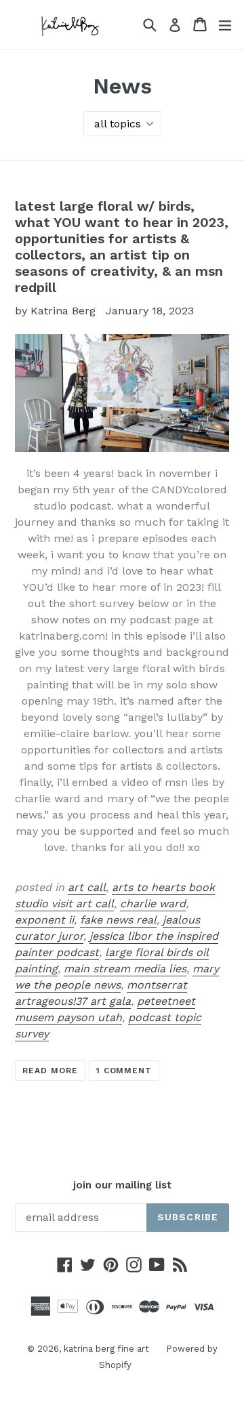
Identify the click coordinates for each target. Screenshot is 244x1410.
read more (50, 1070)
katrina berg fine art (106, 1349)
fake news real (118, 919)
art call (87, 887)
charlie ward (153, 903)
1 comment (124, 1070)
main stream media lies (125, 968)
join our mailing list (122, 1185)
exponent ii (44, 919)
